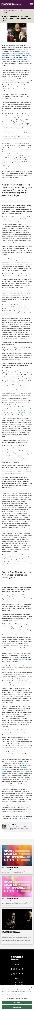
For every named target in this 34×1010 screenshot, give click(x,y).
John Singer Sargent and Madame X (11, 55)
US (24, 818)
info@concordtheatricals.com (17, 981)
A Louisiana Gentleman (23, 53)
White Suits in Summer (21, 659)
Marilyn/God (24, 763)
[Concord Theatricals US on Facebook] (11, 969)
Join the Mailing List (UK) (17, 984)
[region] (17, 997)
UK (28, 818)
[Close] (32, 987)
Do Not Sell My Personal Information (17, 998)
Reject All (17, 1002)
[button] (31, 4)
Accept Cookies (17, 1007)
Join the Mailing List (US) (17, 982)
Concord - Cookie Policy (16, 994)
